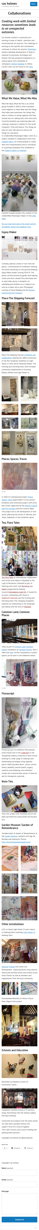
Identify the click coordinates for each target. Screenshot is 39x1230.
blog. (31, 66)
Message (5, 1191)
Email (7, 1179)
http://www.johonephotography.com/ (16, 842)
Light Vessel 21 (29, 932)
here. (11, 652)
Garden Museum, (11, 836)
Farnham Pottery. (25, 649)
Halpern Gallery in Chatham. (16, 150)
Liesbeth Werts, (8, 141)
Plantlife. (27, 606)
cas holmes (9, 3)
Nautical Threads (8, 966)
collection (25, 752)
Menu (34, 4)
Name (7, 1168)
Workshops (32, 49)
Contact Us (19, 1219)
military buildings (17, 64)
